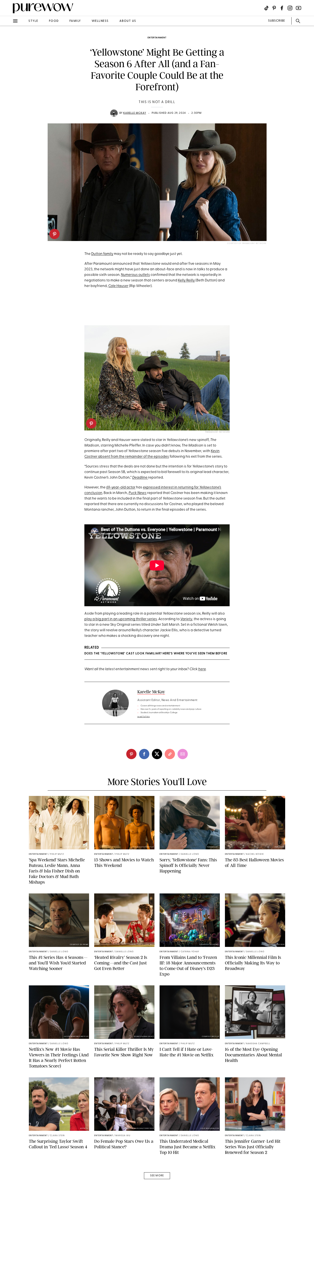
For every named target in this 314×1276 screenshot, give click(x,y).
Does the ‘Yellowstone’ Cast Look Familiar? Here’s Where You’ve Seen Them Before (155, 653)
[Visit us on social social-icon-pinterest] (274, 8)
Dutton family (102, 254)
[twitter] (8, 79)
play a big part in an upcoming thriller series (120, 619)
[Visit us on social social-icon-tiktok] (266, 8)
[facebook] (8, 67)
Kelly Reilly (186, 280)
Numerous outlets (135, 275)
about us (127, 21)
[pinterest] (54, 234)
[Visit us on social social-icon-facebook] (282, 8)
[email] (8, 102)
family (75, 21)
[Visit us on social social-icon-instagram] (290, 8)
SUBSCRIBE (276, 20)
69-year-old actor (120, 487)
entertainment (157, 38)
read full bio (143, 717)
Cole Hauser (118, 286)
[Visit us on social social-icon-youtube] (298, 8)
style (33, 21)
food (54, 21)
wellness (100, 21)
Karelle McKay (134, 113)
